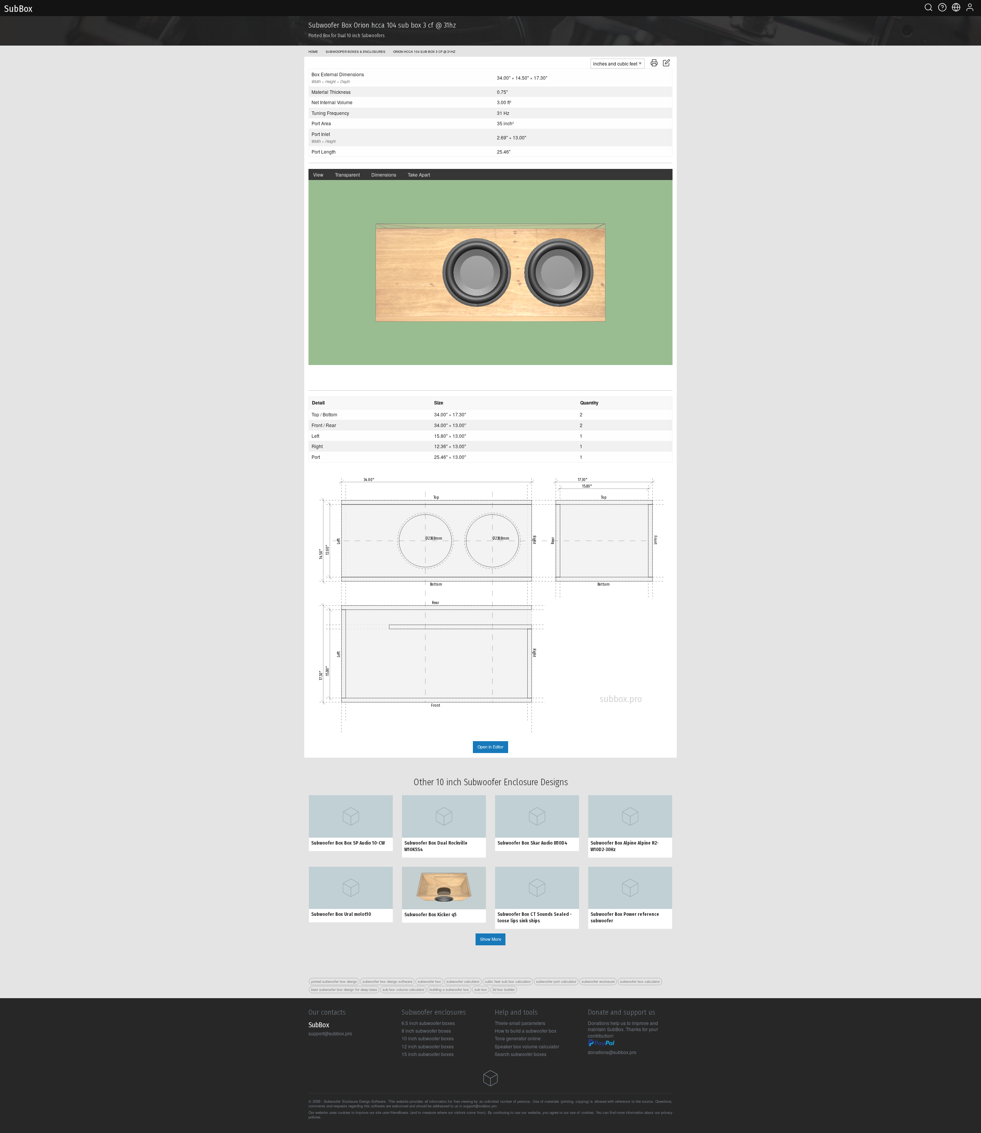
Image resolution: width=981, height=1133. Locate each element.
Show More (490, 939)
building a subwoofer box (449, 989)
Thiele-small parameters (520, 1023)
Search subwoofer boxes (520, 1054)
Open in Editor (490, 747)
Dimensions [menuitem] (383, 174)
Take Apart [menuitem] (419, 174)
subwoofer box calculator (640, 981)
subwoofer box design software (387, 981)
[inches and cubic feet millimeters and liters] (618, 63)
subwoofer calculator (462, 981)
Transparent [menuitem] (347, 174)
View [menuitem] (318, 174)
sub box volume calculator (403, 989)
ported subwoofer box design (334, 981)
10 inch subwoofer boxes (428, 1038)
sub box (480, 989)
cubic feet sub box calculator (508, 981)
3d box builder (503, 989)
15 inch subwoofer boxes (428, 1054)
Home (313, 51)
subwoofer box (429, 981)
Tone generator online (518, 1038)
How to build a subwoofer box (525, 1030)
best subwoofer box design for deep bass (344, 989)
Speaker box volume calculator (527, 1046)
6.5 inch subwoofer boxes (428, 1023)
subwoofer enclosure (598, 981)
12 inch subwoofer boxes (428, 1046)
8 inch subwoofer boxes (426, 1030)
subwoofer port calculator (556, 981)
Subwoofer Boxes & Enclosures (356, 51)
